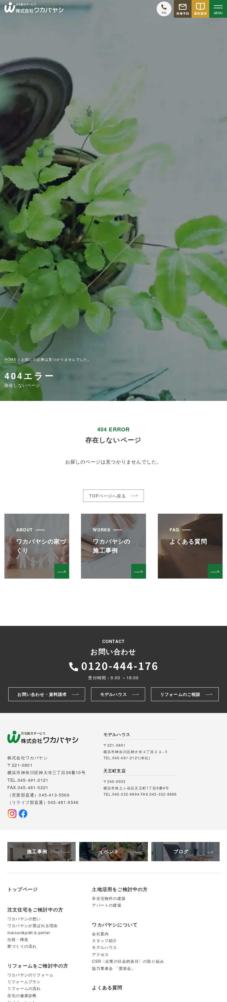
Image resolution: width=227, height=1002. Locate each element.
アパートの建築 (106, 905)
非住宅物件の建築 (109, 898)
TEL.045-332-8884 (121, 794)
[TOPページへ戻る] (34, 9)
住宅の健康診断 (22, 995)
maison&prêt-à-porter (28, 932)
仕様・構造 (17, 939)
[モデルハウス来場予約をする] (183, 9)
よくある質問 (107, 987)
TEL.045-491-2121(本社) (126, 757)
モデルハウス (104, 947)
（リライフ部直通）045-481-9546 (43, 802)
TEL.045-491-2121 (27, 780)
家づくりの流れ (22, 946)
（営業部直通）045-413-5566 (38, 795)
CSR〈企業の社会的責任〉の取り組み (128, 961)
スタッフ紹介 (104, 940)
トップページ (22, 889)
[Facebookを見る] (23, 813)
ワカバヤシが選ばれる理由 (32, 925)
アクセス (100, 954)
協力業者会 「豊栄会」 (113, 968)
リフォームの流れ (24, 988)
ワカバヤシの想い (24, 918)
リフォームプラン (24, 981)
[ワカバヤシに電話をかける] (164, 8)
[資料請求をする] (200, 9)
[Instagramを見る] (12, 813)
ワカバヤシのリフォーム (30, 974)
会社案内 (100, 933)
